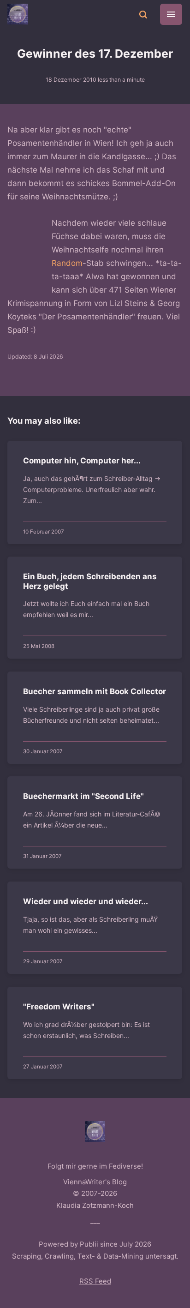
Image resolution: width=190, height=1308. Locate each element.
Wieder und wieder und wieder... (86, 901)
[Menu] (171, 14)
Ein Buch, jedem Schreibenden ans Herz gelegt (90, 581)
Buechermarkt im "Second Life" (84, 796)
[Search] (142, 14)
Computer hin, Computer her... (82, 460)
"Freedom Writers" (59, 1006)
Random (67, 263)
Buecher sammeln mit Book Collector (95, 691)
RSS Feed (95, 1281)
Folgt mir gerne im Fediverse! (95, 1166)
